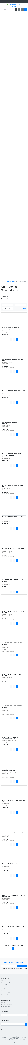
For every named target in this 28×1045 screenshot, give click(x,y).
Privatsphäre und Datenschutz (8, 982)
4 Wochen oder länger (11, 646)
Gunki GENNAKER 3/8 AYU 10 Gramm (13, 548)
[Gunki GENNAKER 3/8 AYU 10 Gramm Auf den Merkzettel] (14, 560)
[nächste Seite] (17, 948)
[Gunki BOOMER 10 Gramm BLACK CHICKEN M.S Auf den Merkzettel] (14, 339)
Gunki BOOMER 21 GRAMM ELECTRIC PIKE (12, 485)
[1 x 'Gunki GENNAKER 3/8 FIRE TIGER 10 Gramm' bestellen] (17, 655)
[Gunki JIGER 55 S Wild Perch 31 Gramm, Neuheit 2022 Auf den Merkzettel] (14, 781)
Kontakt (3, 988)
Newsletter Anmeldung (6, 1004)
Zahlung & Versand (5, 980)
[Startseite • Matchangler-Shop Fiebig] (14, 5)
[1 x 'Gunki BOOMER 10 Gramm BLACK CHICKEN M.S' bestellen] (17, 339)
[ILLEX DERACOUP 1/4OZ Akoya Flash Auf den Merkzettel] (14, 938)
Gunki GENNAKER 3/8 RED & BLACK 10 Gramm (13, 675)
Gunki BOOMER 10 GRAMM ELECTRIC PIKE (12, 359)
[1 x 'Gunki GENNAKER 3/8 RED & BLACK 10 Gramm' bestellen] (17, 686)
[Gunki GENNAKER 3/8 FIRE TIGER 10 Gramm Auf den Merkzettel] (14, 655)
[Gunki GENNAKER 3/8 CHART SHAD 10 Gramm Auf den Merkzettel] (14, 623)
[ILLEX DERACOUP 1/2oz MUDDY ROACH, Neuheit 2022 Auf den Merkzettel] (14, 907)
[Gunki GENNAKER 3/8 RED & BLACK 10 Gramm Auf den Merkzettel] (14, 686)
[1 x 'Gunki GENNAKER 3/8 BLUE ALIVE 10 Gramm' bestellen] (17, 592)
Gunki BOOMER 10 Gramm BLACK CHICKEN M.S (11, 328)
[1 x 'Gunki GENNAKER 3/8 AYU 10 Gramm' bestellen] (17, 560)
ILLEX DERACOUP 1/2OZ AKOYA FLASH (13, 832)
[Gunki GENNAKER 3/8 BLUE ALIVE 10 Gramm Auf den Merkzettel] (14, 592)
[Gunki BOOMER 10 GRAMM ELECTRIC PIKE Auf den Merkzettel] (14, 371)
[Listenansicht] (23, 308)
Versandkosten (12, 367)
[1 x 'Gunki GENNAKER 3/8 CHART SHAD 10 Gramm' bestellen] (17, 623)
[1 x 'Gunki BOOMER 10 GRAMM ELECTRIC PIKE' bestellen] (17, 371)
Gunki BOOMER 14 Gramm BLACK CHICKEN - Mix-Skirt (11, 454)
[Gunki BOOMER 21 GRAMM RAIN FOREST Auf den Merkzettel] (14, 528)
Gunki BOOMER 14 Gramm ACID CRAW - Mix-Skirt (13, 422)
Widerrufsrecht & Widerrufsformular (9, 990)
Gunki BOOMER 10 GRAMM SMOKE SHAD (13, 390)
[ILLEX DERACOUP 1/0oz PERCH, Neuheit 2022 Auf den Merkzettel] (14, 812)
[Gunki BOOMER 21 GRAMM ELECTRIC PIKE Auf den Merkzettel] (14, 497)
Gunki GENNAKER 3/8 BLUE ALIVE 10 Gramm (12, 580)
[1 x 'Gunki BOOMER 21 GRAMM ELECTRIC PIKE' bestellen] (17, 497)
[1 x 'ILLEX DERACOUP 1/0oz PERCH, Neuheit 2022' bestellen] (17, 812)
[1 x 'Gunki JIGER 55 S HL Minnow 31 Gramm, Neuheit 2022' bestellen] (17, 749)
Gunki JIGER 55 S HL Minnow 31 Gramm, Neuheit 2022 (11, 738)
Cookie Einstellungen (6, 995)
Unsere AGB (4, 984)
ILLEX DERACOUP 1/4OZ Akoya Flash (13, 926)
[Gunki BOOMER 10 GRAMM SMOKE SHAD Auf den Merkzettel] (14, 402)
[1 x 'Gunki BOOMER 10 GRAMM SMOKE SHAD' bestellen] (17, 402)
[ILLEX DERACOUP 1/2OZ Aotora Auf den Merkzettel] (14, 875)
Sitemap (3, 1002)
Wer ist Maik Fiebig (5, 1006)
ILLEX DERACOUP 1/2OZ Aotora (11, 863)
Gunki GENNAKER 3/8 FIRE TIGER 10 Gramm (12, 643)
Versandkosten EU (5, 992)
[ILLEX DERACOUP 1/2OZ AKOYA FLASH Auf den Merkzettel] (14, 844)
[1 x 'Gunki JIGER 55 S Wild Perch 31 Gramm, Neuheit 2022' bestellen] (17, 781)
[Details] (11, 339)
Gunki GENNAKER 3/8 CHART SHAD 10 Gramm (13, 612)
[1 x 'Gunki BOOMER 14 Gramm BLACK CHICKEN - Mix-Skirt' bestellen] (17, 465)
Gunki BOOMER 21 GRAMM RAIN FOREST (13, 516)
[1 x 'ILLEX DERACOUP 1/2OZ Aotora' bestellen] (17, 875)
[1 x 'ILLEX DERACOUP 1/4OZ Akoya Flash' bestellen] (17, 938)
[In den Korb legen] (26, 1024)
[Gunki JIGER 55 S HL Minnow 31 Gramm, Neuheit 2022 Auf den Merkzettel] (14, 749)
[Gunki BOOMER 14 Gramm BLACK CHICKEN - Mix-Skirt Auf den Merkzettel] (14, 465)
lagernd (8, 330)
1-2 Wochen (9, 362)
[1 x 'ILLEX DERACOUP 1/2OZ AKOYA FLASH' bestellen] (17, 844)
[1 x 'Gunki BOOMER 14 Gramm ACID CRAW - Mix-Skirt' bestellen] (17, 434)
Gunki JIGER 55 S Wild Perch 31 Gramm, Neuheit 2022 (11, 769)
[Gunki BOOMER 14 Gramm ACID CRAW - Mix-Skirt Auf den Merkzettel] (14, 434)
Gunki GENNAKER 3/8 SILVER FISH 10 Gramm (12, 706)
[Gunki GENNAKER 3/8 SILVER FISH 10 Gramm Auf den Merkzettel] (14, 718)
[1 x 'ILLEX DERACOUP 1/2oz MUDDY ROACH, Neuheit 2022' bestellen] (17, 907)
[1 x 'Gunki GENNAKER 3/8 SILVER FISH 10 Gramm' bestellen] (17, 718)
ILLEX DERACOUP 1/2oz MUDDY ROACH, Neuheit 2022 (13, 895)
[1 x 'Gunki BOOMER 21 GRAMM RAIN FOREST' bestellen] (17, 528)
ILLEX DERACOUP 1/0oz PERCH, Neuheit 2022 (13, 801)
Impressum (3, 986)
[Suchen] (16, 9)
